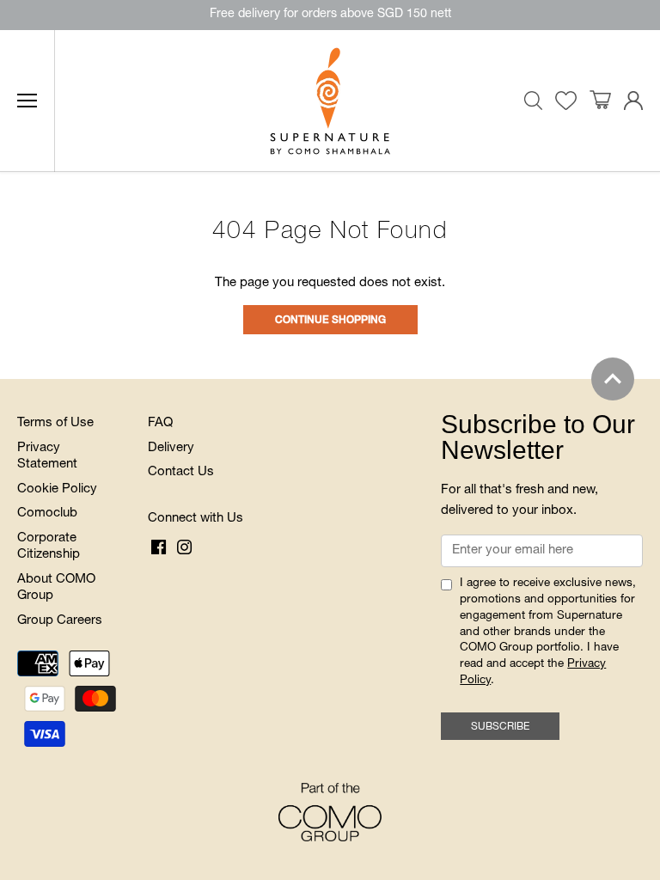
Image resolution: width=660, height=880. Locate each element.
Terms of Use (55, 423)
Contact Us (181, 472)
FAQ (160, 423)
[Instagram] (184, 547)
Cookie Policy (57, 489)
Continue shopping (330, 320)
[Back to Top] (612, 379)
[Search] (533, 100)
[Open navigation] (27, 100)
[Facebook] (158, 547)
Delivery (171, 448)
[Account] (633, 101)
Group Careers (59, 620)
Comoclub (47, 513)
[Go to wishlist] (566, 101)
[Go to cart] (600, 100)
